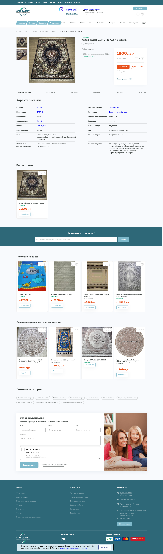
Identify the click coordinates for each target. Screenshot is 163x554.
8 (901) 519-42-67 (71, 9)
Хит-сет (124, 112)
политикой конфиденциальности (53, 466)
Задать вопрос (29, 465)
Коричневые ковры (76, 398)
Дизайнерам (75, 513)
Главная (20, 2)
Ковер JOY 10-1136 (25, 294)
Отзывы (77, 2)
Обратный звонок (124, 524)
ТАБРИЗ (54, 31)
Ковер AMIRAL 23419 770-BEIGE (95, 360)
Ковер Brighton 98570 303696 (61, 294)
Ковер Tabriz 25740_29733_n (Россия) (31, 203)
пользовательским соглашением (73, 548)
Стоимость (100, 23)
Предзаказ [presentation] (119, 92)
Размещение (133, 23)
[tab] (23, 92)
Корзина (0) (141, 8)
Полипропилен (114, 112)
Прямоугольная (43, 126)
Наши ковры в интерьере (26, 501)
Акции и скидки (22, 497)
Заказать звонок (72, 13)
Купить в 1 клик (137, 66)
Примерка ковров (77, 493)
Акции (38, 2)
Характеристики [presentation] (23, 92)
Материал (112, 23)
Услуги (45, 2)
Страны (73, 23)
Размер (122, 23)
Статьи (19, 513)
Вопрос (23, 434)
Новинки (32, 23)
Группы (63, 23)
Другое (144, 23)
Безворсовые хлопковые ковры (71, 402)
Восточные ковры (24, 402)
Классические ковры (25, 398)
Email (77, 426)
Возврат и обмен (76, 505)
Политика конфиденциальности (28, 517)
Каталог (21, 23)
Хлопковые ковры (43, 398)
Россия (35, 31)
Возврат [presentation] (143, 92)
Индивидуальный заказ (79, 497)
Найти (123, 239)
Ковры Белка (44, 31)
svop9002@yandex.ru (128, 499)
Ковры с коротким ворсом (127, 398)
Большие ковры (93, 398)
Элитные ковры (108, 398)
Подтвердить (105, 547)
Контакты (68, 2)
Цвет (90, 23)
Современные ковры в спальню (45, 402)
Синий (39, 121)
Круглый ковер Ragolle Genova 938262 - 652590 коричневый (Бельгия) (127, 362)
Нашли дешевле (122, 79)
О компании (29, 2)
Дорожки (42, 23)
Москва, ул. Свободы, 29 (91, 9)
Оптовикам (74, 509)
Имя (21, 426)
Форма (82, 23)
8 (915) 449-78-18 (71, 11)
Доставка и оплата (56, 2)
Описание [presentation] (50, 92)
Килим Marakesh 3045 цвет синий (63, 360)
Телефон (50, 426)
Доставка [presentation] (74, 92)
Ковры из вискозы (59, 398)
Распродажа (55, 23)
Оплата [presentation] (96, 92)
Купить (124, 66)
